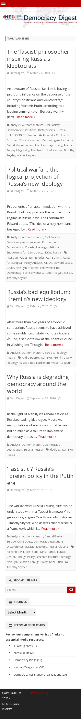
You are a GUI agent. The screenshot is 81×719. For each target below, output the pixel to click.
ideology (55, 449)
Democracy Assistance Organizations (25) (40, 674)
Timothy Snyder (17, 278)
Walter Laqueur (26, 155)
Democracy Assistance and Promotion (31, 242)
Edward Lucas (63, 262)
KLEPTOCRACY (16, 135)
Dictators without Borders (35, 140)
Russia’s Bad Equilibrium (34, 363)
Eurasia (61, 130)
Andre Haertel (30, 357)
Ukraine (63, 546)
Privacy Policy (39, 693)
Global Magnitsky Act (20, 145)
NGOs (47, 252)
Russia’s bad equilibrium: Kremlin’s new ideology (38, 295)
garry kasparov (63, 140)
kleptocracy (55, 145)
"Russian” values (17, 257)
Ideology (41, 247)
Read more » (26, 117)
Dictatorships (46, 130)
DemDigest (17, 73)
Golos (10, 268)
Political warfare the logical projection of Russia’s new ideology (35, 176)
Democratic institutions (21, 130)
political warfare (33, 273)
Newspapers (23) (24, 653)
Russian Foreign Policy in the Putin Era (43, 562)
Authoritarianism (32, 125)
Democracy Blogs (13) (28, 660)
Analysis (15, 125)
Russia (32, 135)
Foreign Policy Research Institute (37, 557)
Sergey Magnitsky (18, 150)
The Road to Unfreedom (46, 150)
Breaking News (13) (26, 645)
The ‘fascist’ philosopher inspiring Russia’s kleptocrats (38, 58)
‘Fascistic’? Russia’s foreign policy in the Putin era (40, 476)
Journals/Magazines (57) (29, 667)
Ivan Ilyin (40, 145)
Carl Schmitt (54, 257)
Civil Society (52, 125)
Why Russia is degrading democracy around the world (38, 384)
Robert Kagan (53, 273)
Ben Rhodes (37, 257)
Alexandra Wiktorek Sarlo (23, 552)
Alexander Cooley (54, 135)
